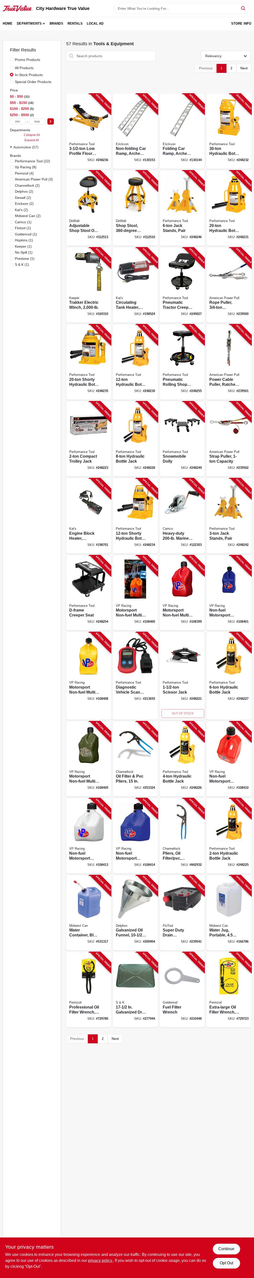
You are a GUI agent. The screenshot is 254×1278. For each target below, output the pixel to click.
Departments (29, 23)
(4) (24, 173)
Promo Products (27, 59)
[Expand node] (12, 147)
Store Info (241, 23)
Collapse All (32, 135)
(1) (23, 222)
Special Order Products (33, 82)
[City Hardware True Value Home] (17, 8)
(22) (32, 161)
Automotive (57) (25, 147)
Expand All (32, 140)
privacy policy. (100, 1260)
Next (244, 68)
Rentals (75, 23)
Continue (226, 1249)
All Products (24, 68)
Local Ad (95, 23)
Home (8, 23)
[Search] (243, 8)
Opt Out (226, 1263)
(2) (27, 185)
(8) (25, 167)
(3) (34, 179)
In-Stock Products (29, 75)
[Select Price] (50, 121)
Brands (56, 23)
